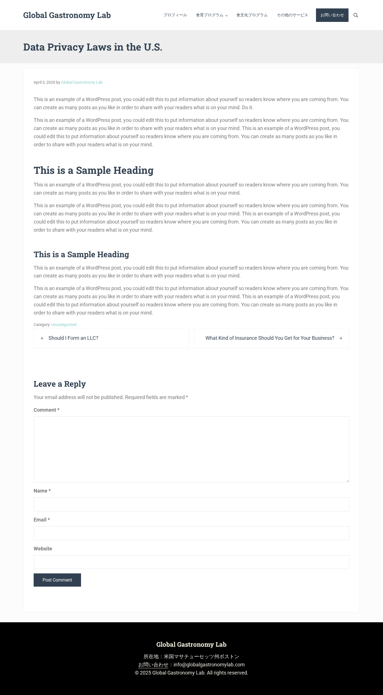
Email (42, 520)
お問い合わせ (153, 664)
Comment (46, 410)
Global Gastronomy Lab (67, 15)
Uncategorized (64, 324)
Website (43, 549)
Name (42, 491)
